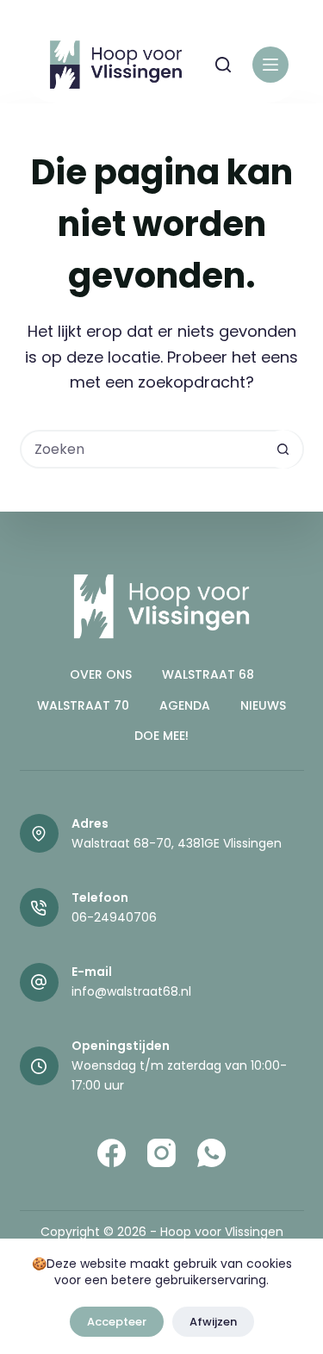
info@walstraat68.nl (131, 991)
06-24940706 (114, 917)
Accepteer (116, 1322)
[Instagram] (161, 1153)
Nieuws (263, 705)
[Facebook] (111, 1153)
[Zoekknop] (283, 449)
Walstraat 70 (83, 705)
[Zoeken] (223, 64)
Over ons (101, 674)
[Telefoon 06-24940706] (39, 907)
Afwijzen (213, 1322)
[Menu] (270, 65)
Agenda (184, 705)
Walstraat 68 (208, 674)
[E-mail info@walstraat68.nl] (39, 982)
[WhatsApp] (211, 1153)
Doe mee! (161, 735)
